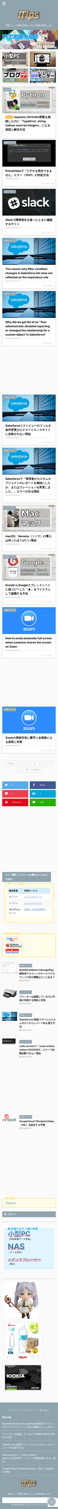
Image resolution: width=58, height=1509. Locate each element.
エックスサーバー (33, 896)
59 (27, 769)
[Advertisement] (29, 370)
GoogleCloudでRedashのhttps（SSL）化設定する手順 (28, 1470)
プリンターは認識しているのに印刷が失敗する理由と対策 (28, 1436)
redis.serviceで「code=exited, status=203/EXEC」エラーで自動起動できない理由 (37, 1050)
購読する (12, 1214)
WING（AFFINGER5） (35, 909)
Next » (36, 769)
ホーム (11, 1410)
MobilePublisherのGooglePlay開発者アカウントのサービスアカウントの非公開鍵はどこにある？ (37, 973)
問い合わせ (44, 1410)
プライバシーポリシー (27, 1410)
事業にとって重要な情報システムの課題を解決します (29, 1494)
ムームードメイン (33, 903)
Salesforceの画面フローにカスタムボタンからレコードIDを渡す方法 (37, 1023)
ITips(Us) (11, 1202)
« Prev (10, 763)
